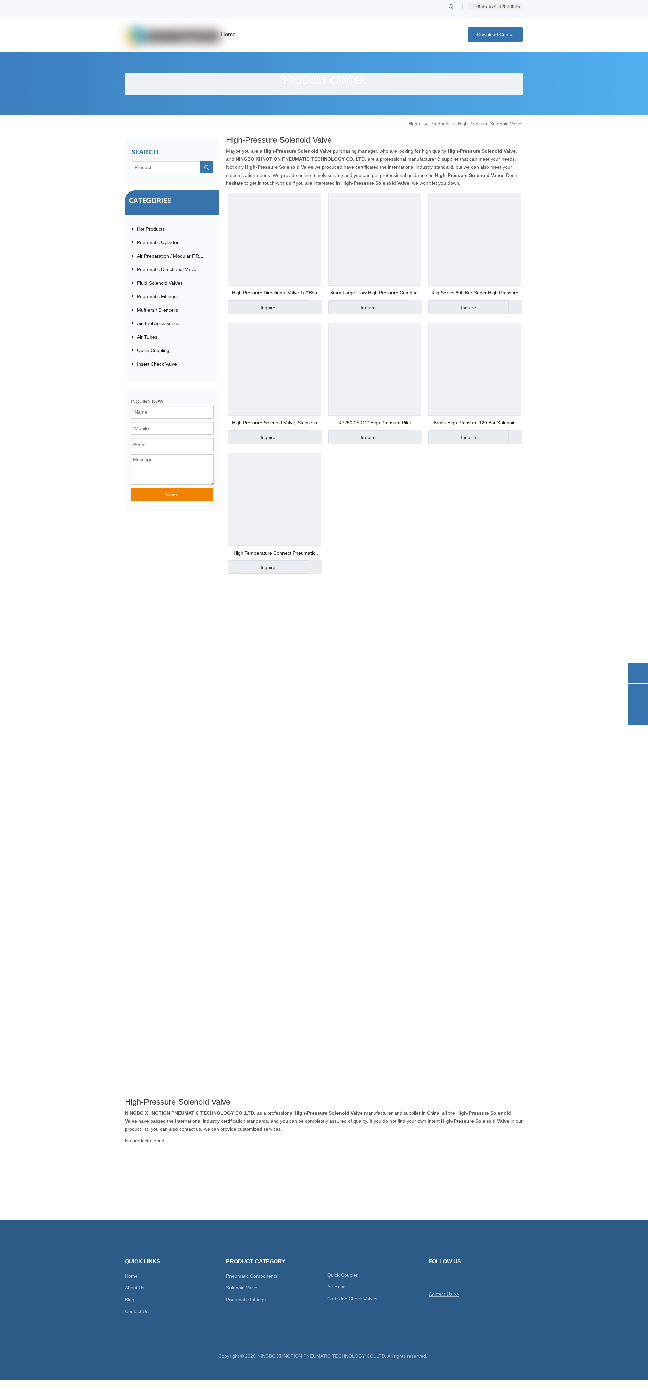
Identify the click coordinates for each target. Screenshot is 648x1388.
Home (131, 1276)
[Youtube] (468, 1278)
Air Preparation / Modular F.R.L (170, 256)
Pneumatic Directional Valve (166, 269)
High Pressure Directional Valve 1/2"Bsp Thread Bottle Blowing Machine (274, 293)
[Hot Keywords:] (451, 6)
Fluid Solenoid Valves (160, 283)
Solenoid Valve (242, 1287)
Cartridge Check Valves (352, 1298)
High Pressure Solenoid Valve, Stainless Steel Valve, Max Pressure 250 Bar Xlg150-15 (274, 423)
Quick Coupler (342, 1275)
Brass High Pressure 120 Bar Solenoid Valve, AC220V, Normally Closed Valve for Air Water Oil (474, 423)
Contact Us (136, 1311)
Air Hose (336, 1286)
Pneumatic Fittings (157, 296)
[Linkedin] (457, 1278)
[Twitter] (433, 1278)
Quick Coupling (153, 350)
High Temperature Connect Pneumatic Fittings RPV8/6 (274, 553)
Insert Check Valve (157, 364)
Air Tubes (147, 337)
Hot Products (151, 229)
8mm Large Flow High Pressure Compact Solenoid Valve (374, 293)
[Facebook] (445, 1278)
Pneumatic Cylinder (158, 242)
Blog (129, 1299)
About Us (134, 1287)
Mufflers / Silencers (157, 310)
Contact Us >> (444, 1294)
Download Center (495, 34)
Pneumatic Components (251, 1276)
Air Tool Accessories (158, 323)
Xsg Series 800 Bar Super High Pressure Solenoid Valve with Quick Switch (474, 293)
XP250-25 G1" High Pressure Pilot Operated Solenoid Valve (374, 423)
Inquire (268, 307)
